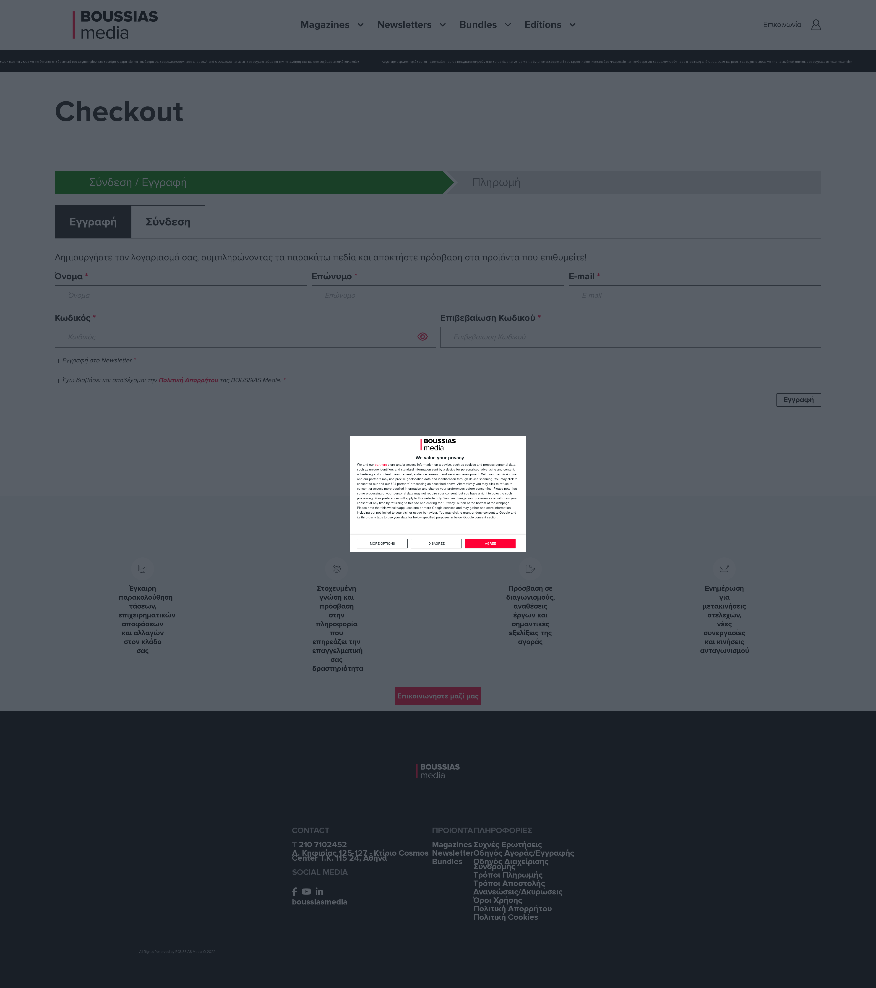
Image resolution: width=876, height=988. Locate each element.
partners (381, 464)
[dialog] (438, 494)
